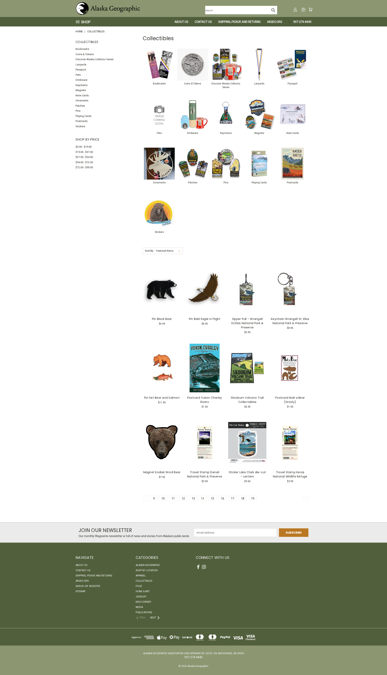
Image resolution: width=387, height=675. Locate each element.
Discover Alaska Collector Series (94, 59)
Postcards (81, 121)
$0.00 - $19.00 (84, 146)
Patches (80, 105)
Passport (81, 69)
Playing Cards (83, 116)
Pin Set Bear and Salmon (162, 398)
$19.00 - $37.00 (84, 152)
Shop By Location (147, 570)
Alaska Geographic (148, 565)
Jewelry (141, 596)
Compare (160, 289)
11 (173, 498)
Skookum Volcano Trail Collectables (247, 400)
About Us (181, 21)
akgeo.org (274, 21)
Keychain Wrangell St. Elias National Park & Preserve (290, 321)
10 (163, 498)
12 (183, 498)
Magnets (81, 90)
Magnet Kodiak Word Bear (162, 472)
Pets (78, 74)
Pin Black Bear (162, 319)
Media (139, 607)
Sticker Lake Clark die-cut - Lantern (247, 474)
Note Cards (82, 95)
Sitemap (80, 591)
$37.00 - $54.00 (84, 157)
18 (242, 498)
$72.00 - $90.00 (84, 167)
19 (252, 498)
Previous (376, 662)
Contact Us (203, 21)
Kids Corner (143, 601)
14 (202, 498)
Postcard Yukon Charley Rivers (204, 400)
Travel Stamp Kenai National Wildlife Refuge (290, 474)
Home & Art (143, 591)
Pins (78, 110)
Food (139, 586)
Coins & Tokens (85, 54)
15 (212, 498)
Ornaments (82, 100)
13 (193, 498)
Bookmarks (82, 48)
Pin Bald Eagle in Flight (205, 319)
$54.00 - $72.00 (84, 162)
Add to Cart (162, 296)
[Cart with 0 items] (310, 9)
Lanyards (81, 64)
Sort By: (149, 250)
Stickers (80, 126)
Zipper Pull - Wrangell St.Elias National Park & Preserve (247, 323)
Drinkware (81, 79)
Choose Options (247, 296)
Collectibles (144, 580)
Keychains (81, 85)
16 (222, 498)
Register (94, 586)
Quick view (161, 281)
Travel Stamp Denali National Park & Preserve (204, 474)
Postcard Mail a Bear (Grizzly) (290, 400)
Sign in (80, 586)
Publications (144, 612)
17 (232, 498)
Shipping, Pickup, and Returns (239, 21)
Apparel (141, 575)
